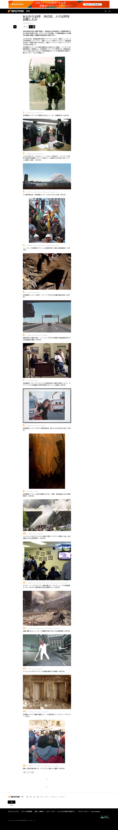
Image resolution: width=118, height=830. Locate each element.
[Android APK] (104, 817)
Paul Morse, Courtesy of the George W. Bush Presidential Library (45, 245)
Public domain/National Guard (37, 112)
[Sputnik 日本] (16, 13)
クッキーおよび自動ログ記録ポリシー (66, 811)
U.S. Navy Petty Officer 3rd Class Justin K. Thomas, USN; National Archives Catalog (50, 582)
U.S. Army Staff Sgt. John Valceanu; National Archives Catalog (45, 765)
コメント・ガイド (50, 811)
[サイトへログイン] (105, 11)
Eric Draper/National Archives (37, 153)
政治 (34, 797)
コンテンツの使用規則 (26, 811)
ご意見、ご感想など (39, 811)
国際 (27, 797)
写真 (25, 772)
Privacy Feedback (95, 811)
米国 (32, 772)
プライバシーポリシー (83, 811)
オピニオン (46, 797)
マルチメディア (54, 797)
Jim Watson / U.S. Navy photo (41, 711)
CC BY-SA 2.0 (32, 711)
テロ (28, 772)
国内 (31, 797)
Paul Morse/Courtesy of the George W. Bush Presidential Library (45, 192)
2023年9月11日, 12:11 (28, 23)
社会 (42, 797)
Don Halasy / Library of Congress (38, 425)
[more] (70, 112)
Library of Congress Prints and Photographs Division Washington (46, 628)
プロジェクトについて (13, 811)
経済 (38, 797)
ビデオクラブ (62, 797)
